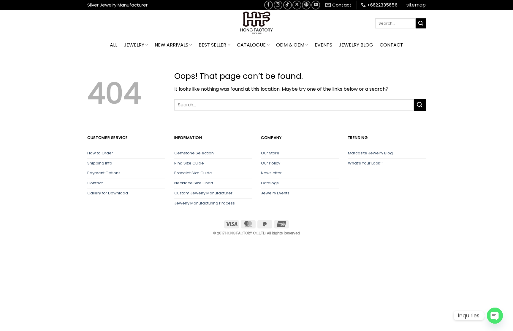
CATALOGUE (251, 44)
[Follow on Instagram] (278, 5)
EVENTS (323, 44)
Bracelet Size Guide (193, 173)
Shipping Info (99, 163)
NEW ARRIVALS (171, 44)
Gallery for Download (107, 193)
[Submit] (421, 23)
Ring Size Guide (189, 163)
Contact (95, 183)
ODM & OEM (290, 44)
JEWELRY (134, 44)
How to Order (100, 153)
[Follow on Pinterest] (306, 5)
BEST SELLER (212, 44)
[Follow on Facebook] (268, 5)
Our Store (270, 153)
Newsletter (271, 173)
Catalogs (270, 183)
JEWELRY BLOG (356, 44)
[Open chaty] (495, 316)
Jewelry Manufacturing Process (204, 203)
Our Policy (270, 163)
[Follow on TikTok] (287, 5)
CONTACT (391, 44)
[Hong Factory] (256, 23)
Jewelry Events (275, 193)
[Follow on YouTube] (315, 5)
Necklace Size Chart (193, 183)
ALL (113, 44)
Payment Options (104, 173)
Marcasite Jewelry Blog (370, 153)
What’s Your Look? (365, 163)
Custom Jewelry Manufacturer (203, 193)
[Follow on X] (296, 5)
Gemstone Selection (194, 153)
